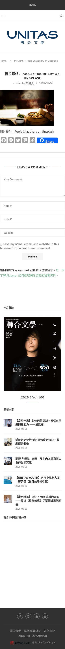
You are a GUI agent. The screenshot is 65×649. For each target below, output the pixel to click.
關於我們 (15, 630)
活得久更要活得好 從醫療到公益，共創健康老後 (37, 441)
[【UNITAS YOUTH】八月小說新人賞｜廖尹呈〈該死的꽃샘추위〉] (8, 480)
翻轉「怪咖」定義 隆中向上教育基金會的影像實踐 (38, 460)
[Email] (45, 616)
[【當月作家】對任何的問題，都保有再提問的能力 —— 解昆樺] (8, 423)
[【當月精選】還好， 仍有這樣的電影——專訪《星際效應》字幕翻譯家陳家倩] (8, 499)
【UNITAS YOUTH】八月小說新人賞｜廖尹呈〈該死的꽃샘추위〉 (37, 479)
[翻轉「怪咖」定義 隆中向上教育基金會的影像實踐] (8, 461)
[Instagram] (28, 616)
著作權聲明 (39, 636)
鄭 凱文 (29, 83)
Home (32, 5)
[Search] (61, 16)
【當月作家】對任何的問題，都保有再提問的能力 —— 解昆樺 (38, 422)
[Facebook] (20, 616)
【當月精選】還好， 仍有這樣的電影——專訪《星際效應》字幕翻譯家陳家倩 (38, 500)
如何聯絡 (49, 630)
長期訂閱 (24, 636)
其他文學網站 (32, 630)
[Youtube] (37, 616)
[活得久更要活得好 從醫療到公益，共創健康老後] (8, 442)
